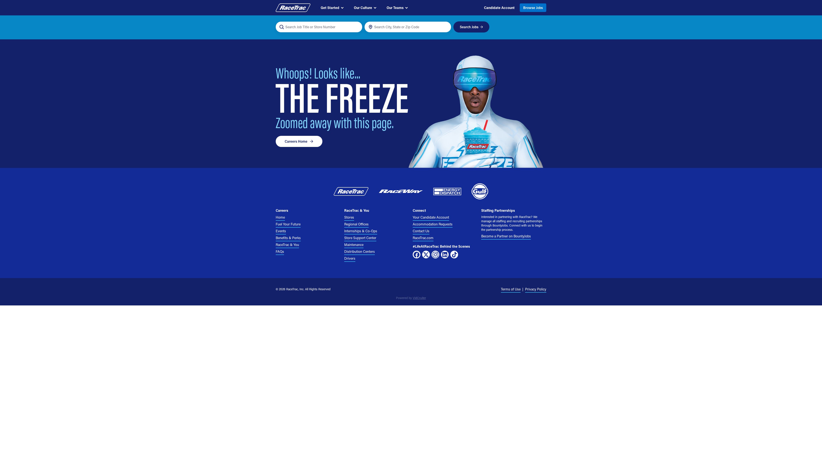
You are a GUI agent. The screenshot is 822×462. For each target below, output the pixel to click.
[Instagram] (435, 254)
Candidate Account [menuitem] (499, 7)
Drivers (349, 258)
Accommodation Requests (433, 224)
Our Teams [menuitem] (395, 7)
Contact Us (421, 231)
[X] (426, 254)
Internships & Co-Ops (360, 231)
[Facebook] (416, 254)
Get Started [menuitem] (330, 7)
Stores (349, 217)
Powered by (411, 298)
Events (281, 231)
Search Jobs (469, 27)
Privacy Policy (535, 289)
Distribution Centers (359, 251)
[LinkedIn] (445, 254)
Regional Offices (356, 224)
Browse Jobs (533, 7)
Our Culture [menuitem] (363, 7)
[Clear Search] (356, 27)
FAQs (280, 251)
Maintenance (353, 244)
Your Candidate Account (431, 217)
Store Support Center (360, 237)
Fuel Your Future (288, 224)
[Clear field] (445, 27)
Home (280, 217)
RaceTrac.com (423, 237)
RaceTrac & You (287, 244)
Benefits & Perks (288, 237)
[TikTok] (454, 254)
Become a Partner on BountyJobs (506, 236)
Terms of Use (511, 289)
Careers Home (296, 141)
